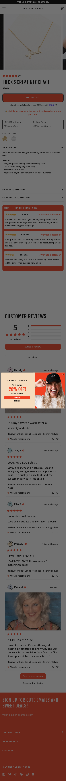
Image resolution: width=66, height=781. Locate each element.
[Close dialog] (63, 374)
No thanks (17, 401)
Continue (17, 397)
